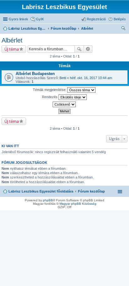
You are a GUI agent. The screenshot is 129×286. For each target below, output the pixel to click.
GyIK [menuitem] (40, 19)
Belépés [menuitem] (120, 19)
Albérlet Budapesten (35, 73)
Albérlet (12, 40)
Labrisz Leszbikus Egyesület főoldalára (40, 191)
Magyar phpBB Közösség (77, 203)
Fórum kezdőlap (91, 191)
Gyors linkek (18, 19)
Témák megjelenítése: (50, 90)
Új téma (11, 49)
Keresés (79, 49)
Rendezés (50, 97)
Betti (62, 78)
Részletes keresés (88, 49)
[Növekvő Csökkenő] (64, 104)
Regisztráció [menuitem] (96, 19)
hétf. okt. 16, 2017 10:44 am (91, 78)
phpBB (48, 200)
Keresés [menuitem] (123, 29)
